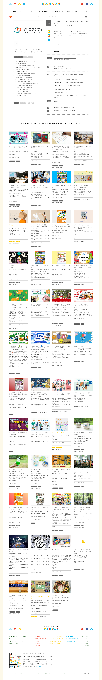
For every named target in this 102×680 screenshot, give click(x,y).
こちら (55, 101)
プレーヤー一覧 (25, 638)
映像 (10, 324)
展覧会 (53, 442)
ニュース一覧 (84, 638)
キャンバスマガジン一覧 (40, 638)
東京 (33, 102)
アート (57, 442)
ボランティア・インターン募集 (55, 673)
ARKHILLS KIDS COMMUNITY (37, 611)
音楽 (56, 362)
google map (69, 68)
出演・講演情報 (85, 643)
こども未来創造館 (59, 66)
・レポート (37, 643)
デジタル (15, 201)
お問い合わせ (66, 673)
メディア (81, 565)
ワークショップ (33, 164)
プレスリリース (85, 641)
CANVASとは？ (13, 638)
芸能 (39, 519)
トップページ (15, 16)
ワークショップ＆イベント (27, 16)
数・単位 (54, 162)
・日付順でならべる (70, 641)
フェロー (24, 641)
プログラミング (19, 324)
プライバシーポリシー (13, 673)
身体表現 (37, 242)
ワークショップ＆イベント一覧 (56, 638)
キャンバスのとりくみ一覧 (72, 638)
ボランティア (23, 102)
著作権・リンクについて (25, 673)
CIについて (39, 666)
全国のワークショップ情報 (55, 641)
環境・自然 (60, 197)
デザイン (19, 157)
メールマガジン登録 (36, 673)
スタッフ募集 (44, 673)
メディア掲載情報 (85, 645)
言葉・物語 (11, 157)
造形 (36, 160)
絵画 (16, 157)
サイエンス (80, 160)
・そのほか (37, 645)
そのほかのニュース (86, 646)
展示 (53, 447)
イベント (39, 164)
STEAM (58, 162)
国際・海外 (76, 565)
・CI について (12, 641)
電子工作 (85, 160)
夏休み (63, 442)
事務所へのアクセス (13, 643)
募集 (29, 102)
